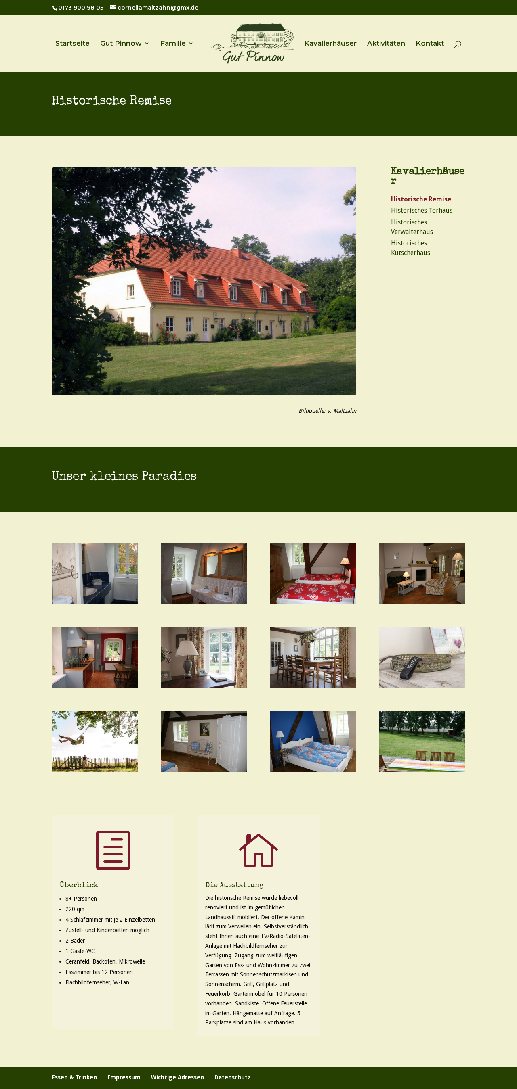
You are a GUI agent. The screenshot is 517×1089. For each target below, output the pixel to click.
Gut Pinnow (121, 43)
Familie (173, 43)
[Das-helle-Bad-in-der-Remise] (204, 601)
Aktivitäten (386, 43)
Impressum (124, 1077)
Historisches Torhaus (421, 210)
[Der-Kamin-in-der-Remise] (422, 601)
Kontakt (430, 43)
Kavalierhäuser (330, 43)
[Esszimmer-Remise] (313, 686)
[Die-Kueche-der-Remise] (95, 686)
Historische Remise (421, 199)
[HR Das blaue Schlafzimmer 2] (204, 770)
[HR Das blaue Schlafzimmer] (313, 770)
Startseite (72, 43)
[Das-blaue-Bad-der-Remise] (95, 601)
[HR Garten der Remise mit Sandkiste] (422, 770)
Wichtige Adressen (177, 1077)
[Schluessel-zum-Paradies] (422, 686)
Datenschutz (232, 1077)
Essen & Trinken (74, 1077)
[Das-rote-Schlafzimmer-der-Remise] (313, 601)
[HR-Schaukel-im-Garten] (95, 770)
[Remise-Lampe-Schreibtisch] (204, 686)
